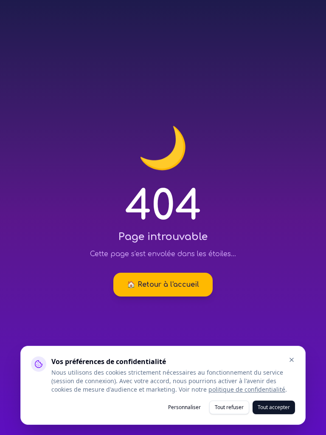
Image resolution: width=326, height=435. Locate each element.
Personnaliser (184, 407)
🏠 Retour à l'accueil (163, 284)
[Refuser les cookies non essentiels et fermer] (292, 360)
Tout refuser (229, 407)
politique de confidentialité (246, 389)
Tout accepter (274, 407)
